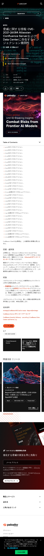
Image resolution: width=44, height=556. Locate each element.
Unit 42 (15, 74)
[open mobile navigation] (3, 4)
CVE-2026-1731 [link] (18, 400)
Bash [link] (8, 400)
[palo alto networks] (22, 4)
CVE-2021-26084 (18, 82)
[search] (41, 4)
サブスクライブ (10, 481)
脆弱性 (15, 80)
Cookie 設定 (21, 552)
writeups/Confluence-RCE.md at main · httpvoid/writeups (20, 310)
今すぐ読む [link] (32, 408)
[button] (18, 88)
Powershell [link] (31, 400)
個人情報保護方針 (12, 548)
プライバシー (7, 530)
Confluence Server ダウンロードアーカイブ (16, 314)
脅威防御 (8, 286)
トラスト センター (8, 533)
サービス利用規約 (16, 475)
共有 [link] (17, 88)
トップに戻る (8, 326)
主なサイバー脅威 (23, 80)
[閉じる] (40, 540)
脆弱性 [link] (7, 18)
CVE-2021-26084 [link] (10, 334)
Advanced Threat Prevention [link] (18, 58)
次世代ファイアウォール (22, 288)
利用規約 (25, 467)
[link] (5, 25)
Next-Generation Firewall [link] (17, 64)
